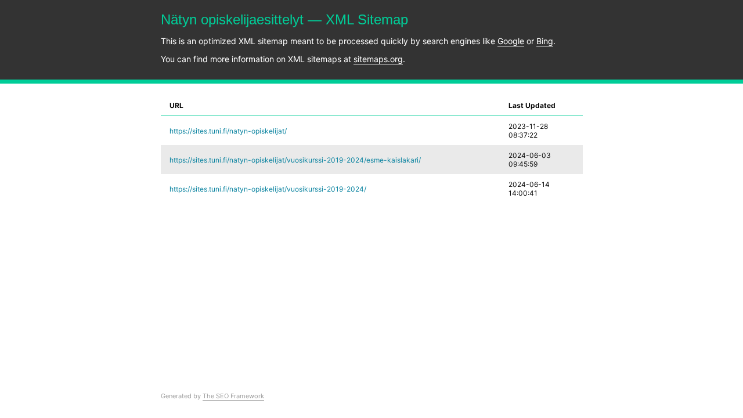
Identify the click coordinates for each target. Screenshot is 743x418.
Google (510, 41)
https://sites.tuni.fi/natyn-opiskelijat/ (228, 131)
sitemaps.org (378, 59)
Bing (544, 41)
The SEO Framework (233, 396)
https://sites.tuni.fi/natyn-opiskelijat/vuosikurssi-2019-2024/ (267, 189)
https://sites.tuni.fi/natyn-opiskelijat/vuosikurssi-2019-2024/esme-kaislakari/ (295, 160)
